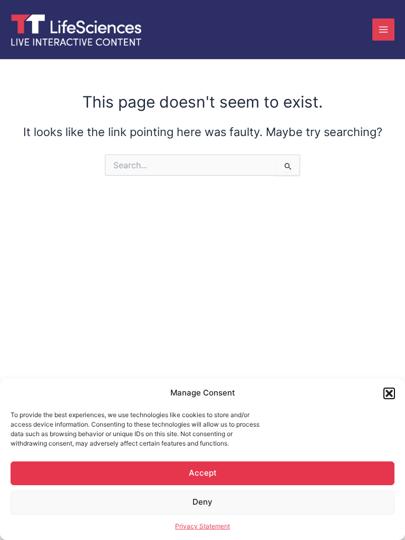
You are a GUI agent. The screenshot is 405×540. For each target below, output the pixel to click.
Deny (202, 502)
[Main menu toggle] (383, 29)
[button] (389, 393)
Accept (203, 473)
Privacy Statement (202, 526)
